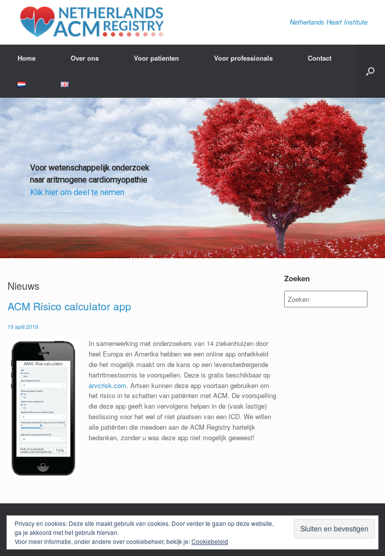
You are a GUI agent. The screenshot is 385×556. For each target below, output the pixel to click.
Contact (319, 58)
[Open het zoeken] (370, 71)
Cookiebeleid (209, 541)
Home (27, 58)
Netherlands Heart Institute (328, 22)
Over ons (85, 58)
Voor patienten (156, 58)
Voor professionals (243, 58)
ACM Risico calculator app (69, 305)
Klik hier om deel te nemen (77, 192)
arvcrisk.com (107, 385)
